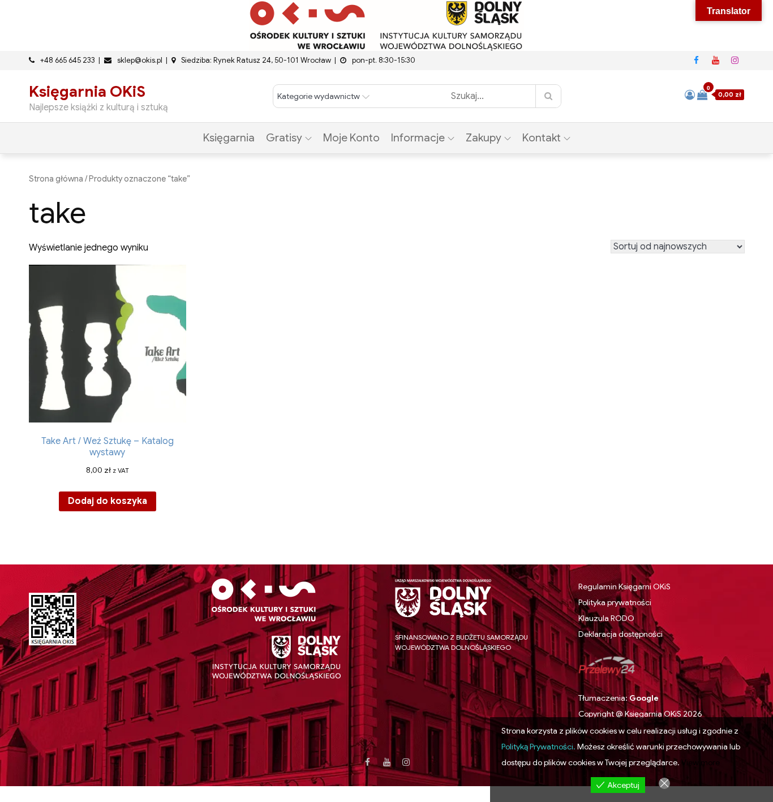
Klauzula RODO (606, 618)
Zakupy (483, 137)
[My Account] (690, 95)
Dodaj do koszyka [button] (107, 501)
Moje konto (351, 137)
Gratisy (284, 137)
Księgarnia (229, 137)
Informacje (418, 137)
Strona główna (56, 179)
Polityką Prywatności (537, 746)
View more (700, 762)
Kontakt (541, 137)
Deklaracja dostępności (620, 634)
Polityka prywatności (614, 602)
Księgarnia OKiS (87, 91)
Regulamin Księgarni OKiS (624, 586)
